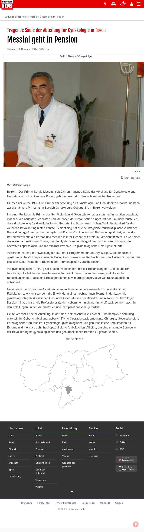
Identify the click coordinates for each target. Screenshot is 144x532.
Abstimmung (68, 449)
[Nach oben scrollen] (72, 492)
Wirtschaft (13, 463)
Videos (65, 456)
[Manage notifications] (136, 524)
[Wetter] (123, 4)
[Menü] (140, 4)
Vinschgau (40, 480)
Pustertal (39, 456)
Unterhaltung (15, 476)
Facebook (124, 435)
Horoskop (93, 456)
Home (25, 16)
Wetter (92, 442)
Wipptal (39, 487)
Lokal (11, 435)
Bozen (38, 435)
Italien (12, 442)
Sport (11, 470)
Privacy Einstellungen (66, 502)
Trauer (92, 435)
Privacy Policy (43, 502)
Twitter (123, 442)
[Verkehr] (113, 4)
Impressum (26, 502)
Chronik (12, 449)
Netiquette (105, 502)
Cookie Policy (88, 502)
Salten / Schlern (43, 463)
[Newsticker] (105, 4)
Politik (33, 16)
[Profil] (131, 4)
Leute (65, 435)
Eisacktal (39, 449)
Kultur (65, 442)
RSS (122, 449)
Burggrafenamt (42, 442)
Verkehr (92, 449)
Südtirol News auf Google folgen (76, 56)
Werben (119, 502)
